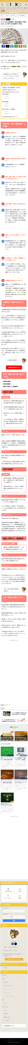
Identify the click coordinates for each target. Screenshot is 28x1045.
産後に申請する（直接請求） (9, 109)
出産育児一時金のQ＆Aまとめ (9, 89)
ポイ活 (5, 1003)
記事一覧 (8, 19)
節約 (20, 898)
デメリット (7, 98)
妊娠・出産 (3, 19)
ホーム (5, 1039)
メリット (7, 96)
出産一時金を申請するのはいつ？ (10, 116)
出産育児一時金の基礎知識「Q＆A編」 (11, 87)
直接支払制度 (5, 94)
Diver (19, 891)
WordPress (8, 891)
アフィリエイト (8, 898)
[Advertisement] (14, 656)
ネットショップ (7, 992)
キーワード (5, 908)
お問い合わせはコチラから (14, 959)
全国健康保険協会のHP (14, 367)
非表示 (8, 84)
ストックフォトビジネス (9, 996)
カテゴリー (5, 914)
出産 (13, 19)
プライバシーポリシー (19, 1039)
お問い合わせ (10, 1039)
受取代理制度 (5, 101)
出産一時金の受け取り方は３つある (10, 91)
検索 (14, 920)
